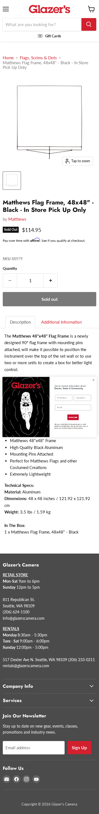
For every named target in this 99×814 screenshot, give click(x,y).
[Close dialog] (93, 380)
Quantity (10, 268)
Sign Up (79, 747)
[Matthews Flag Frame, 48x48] (12, 180)
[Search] (88, 24)
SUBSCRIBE (72, 417)
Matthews (17, 219)
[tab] (21, 322)
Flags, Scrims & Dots (38, 57)
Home (8, 57)
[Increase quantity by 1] (51, 280)
